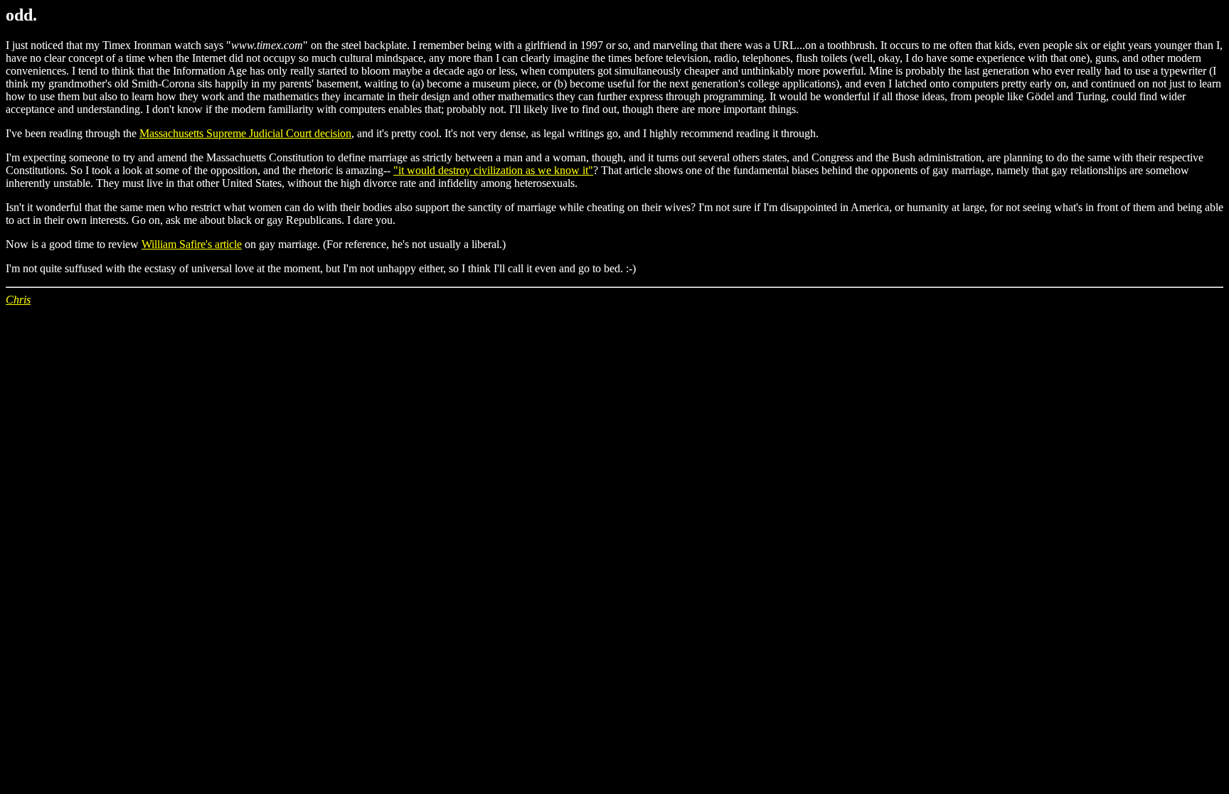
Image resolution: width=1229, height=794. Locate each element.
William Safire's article (192, 244)
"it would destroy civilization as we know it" (493, 170)
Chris (18, 300)
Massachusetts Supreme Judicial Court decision (245, 133)
